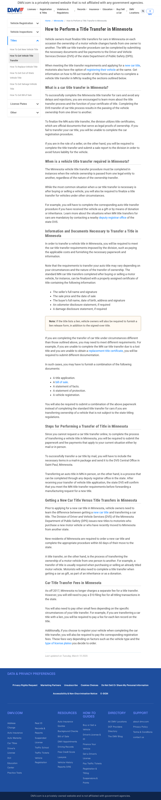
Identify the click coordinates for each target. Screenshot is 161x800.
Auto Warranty (14, 738)
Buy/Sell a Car (121, 11)
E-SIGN (104, 693)
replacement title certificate (106, 350)
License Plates (18, 103)
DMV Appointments (67, 741)
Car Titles (12, 743)
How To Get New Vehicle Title (24, 49)
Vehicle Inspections (21, 31)
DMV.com (15, 713)
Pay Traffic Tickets (92, 763)
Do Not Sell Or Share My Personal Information (124, 685)
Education (108, 9)
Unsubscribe (71, 685)
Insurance (94, 9)
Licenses (31, 9)
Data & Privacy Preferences (31, 673)
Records (81, 9)
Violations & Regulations (63, 11)
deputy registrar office (112, 217)
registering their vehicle (101, 69)
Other (13, 112)
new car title (132, 65)
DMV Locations (134, 11)
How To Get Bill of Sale (21, 95)
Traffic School (42, 747)
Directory (117, 713)
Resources (67, 713)
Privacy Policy (140, 726)
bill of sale (62, 382)
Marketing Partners (51, 685)
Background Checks (68, 731)
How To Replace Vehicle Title (23, 67)
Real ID (38, 723)
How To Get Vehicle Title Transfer (21, 58)
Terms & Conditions (142, 732)
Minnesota (58, 21)
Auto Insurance (15, 732)
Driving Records (66, 746)
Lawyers (62, 757)
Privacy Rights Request (25, 685)
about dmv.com (141, 721)
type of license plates (58, 643)
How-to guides (89, 714)
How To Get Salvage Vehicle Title (23, 86)
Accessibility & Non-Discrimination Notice (75, 693)
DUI (9, 758)
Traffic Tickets (42, 752)
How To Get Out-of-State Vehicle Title (22, 75)
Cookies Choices (89, 685)
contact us (138, 737)
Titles (13, 40)
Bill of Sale (63, 736)
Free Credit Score (66, 752)
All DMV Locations (117, 721)
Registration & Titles (46, 11)
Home (47, 21)
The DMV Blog (115, 736)
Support (140, 713)
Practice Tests (14, 772)
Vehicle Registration (21, 23)
